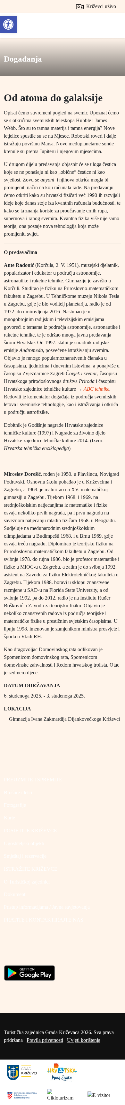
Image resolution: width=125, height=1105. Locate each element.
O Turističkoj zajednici (27, 882)
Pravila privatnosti (45, 1040)
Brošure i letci (18, 792)
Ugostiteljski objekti (24, 843)
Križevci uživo (100, 6)
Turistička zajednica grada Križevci (18, 22)
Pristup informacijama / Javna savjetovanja (47, 907)
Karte (9, 817)
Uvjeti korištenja (83, 1040)
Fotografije (15, 805)
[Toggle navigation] (114, 25)
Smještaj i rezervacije (25, 856)
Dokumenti (15, 894)
